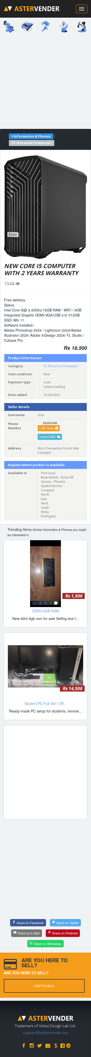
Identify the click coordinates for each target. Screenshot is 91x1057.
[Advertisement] (45, 82)
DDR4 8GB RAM (45, 610)
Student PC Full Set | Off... (45, 703)
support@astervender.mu (45, 1032)
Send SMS (47, 436)
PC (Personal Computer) (60, 366)
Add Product (44, 985)
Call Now (46, 428)
